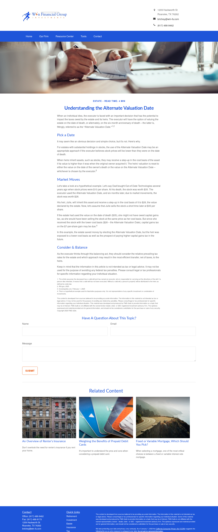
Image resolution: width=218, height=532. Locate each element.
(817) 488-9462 (36, 516)
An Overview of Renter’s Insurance (44, 441)
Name (25, 323)
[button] (29, 36)
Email (113, 323)
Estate (69, 523)
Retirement (71, 516)
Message (27, 343)
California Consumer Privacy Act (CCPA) (170, 528)
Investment (71, 519)
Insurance (71, 527)
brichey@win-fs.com (31, 528)
